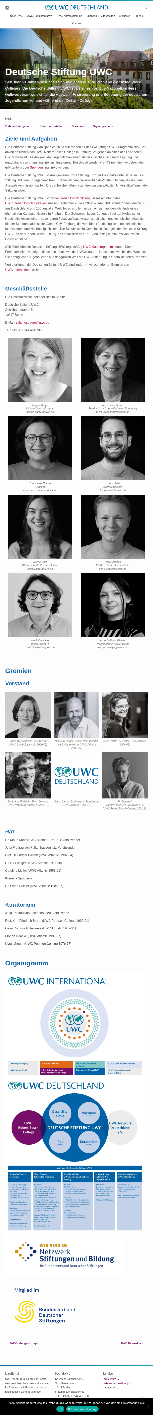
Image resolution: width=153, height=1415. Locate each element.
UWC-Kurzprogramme (69, 15)
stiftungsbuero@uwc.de (32, 322)
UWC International (18, 269)
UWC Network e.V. (132, 1343)
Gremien (77, 126)
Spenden (36, 167)
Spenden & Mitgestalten (100, 15)
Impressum (109, 1378)
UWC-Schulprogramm (39, 15)
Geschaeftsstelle (51, 126)
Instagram (109, 1387)
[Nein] (148, 1406)
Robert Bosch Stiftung (75, 198)
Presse (138, 15)
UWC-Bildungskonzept (23, 1343)
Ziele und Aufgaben (17, 126)
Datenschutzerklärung (115, 1383)
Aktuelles (124, 15)
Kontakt (76, 23)
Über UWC (16, 15)
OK (60, 1409)
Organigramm (102, 126)
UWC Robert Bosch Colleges (26, 203)
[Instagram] (7, 7)
